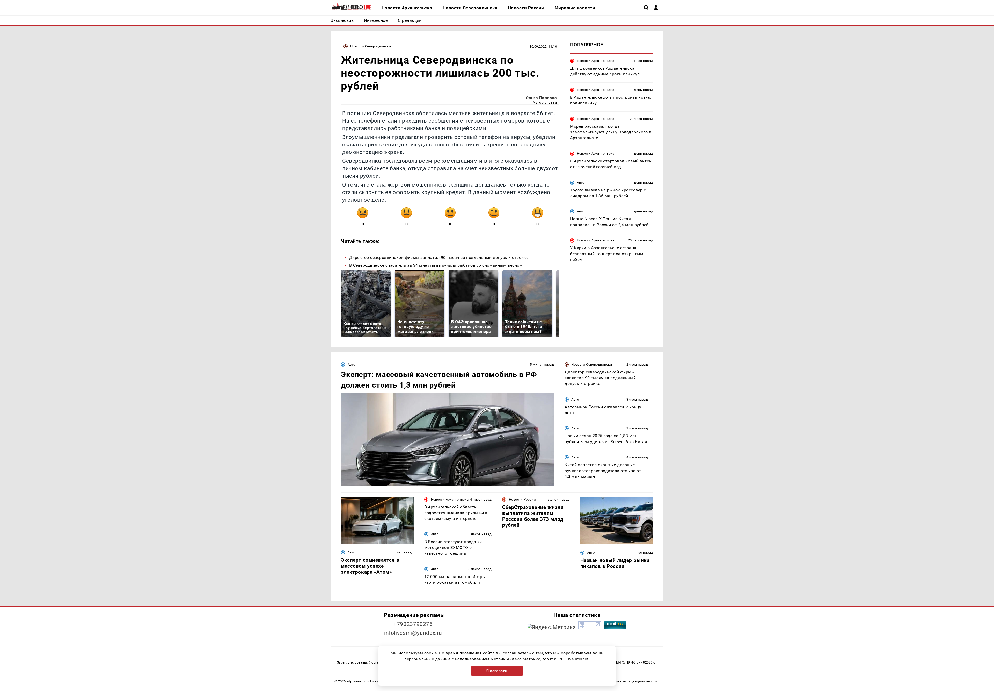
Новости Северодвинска (370, 46)
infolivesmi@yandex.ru (413, 633)
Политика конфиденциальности (630, 681)
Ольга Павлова (541, 97)
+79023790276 (413, 624)
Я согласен (497, 670)
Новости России (522, 499)
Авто (580, 182)
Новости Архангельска (596, 61)
